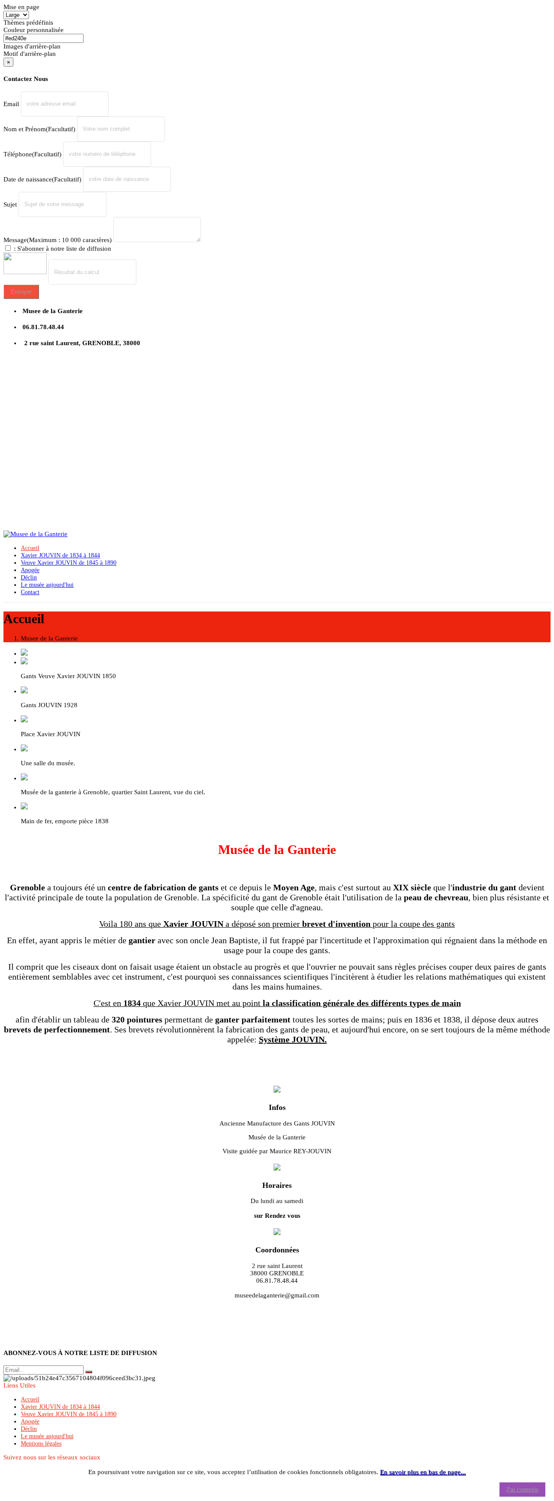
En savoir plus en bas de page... (423, 1472)
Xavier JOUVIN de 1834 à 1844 (60, 1407)
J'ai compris (522, 1489)
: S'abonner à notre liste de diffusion (61, 248)
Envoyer (21, 291)
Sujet (10, 204)
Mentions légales (41, 1443)
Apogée (30, 1421)
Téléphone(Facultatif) (32, 153)
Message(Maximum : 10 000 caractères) (57, 239)
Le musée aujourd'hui (47, 1436)
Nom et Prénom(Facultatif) (39, 128)
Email (11, 103)
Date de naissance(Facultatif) (42, 178)
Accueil (30, 1399)
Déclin (29, 1429)
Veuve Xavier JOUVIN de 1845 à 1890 (68, 1414)
